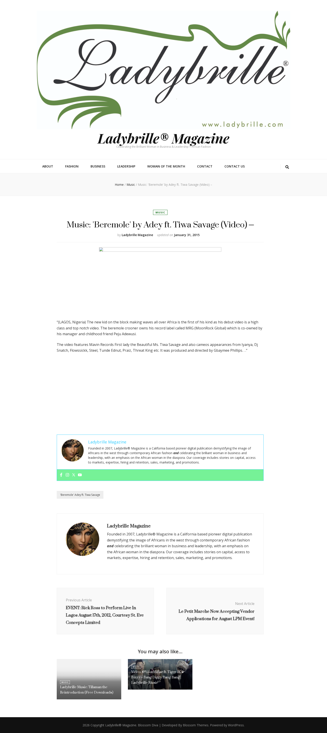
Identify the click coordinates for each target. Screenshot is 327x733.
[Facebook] (61, 475)
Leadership (126, 166)
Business (98, 166)
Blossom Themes (195, 725)
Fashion (72, 166)
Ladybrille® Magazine (163, 138)
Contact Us (234, 166)
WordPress (236, 725)
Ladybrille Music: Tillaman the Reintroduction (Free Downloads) (86, 690)
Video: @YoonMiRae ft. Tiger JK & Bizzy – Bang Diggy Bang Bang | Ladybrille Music (157, 677)
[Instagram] (67, 475)
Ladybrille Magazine (137, 235)
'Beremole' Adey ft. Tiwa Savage (80, 495)
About (47, 166)
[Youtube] (80, 475)
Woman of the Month (166, 166)
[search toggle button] (287, 167)
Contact (204, 166)
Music (160, 212)
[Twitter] (74, 475)
